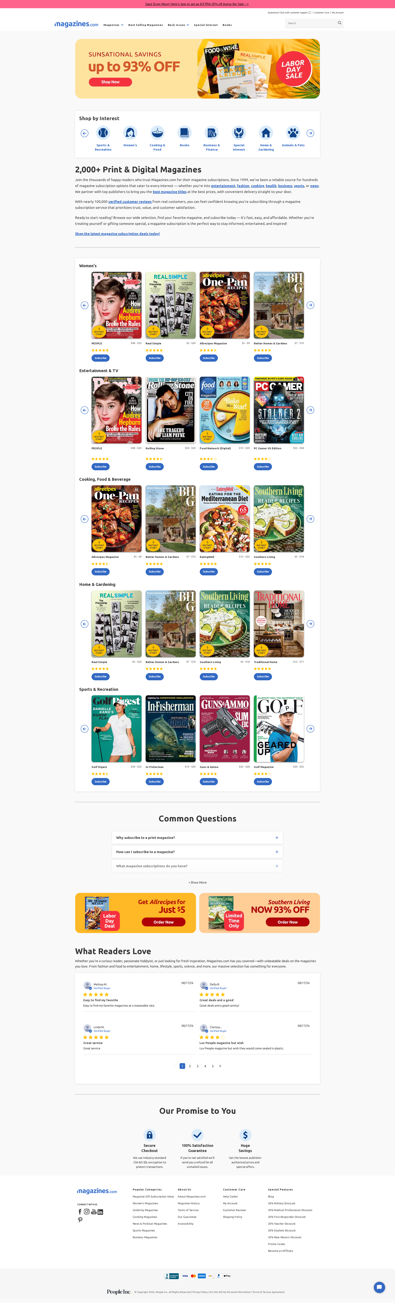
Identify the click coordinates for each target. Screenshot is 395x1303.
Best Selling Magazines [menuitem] (145, 24)
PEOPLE (97, 343)
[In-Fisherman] (171, 728)
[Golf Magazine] (279, 728)
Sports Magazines (144, 1230)
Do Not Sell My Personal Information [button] (230, 1292)
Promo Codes (276, 1244)
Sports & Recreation (98, 689)
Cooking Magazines (145, 1216)
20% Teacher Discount (281, 1223)
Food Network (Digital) (215, 448)
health (271, 186)
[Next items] (311, 133)
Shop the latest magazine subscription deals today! (117, 234)
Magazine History (189, 1203)
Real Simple (153, 343)
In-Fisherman (155, 766)
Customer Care (321, 12)
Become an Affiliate (280, 1250)
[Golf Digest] (117, 728)
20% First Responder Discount (287, 1216)
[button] (175, 1066)
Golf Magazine (264, 766)
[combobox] (314, 23)
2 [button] (190, 1066)
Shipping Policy (232, 1216)
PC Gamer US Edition (267, 448)
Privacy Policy (200, 1292)
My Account (338, 12)
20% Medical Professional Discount (290, 1210)
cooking (257, 186)
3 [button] (198, 1066)
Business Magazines (145, 1237)
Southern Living (264, 556)
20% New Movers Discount (284, 1237)
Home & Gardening (97, 584)
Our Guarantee (187, 1216)
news (314, 186)
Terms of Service (188, 1210)
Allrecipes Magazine (213, 343)
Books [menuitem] (227, 24)
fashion (243, 186)
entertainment (223, 186)
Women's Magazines (145, 1203)
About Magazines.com (192, 1196)
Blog (271, 1196)
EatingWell (207, 556)
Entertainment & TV (98, 370)
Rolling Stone (155, 448)
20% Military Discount (281, 1203)
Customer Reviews (234, 1210)
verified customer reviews (130, 201)
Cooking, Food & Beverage (105, 479)
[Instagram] (87, 1212)
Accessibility (185, 1223)
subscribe (101, 358)
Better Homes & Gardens (270, 343)
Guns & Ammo (209, 766)
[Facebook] (80, 1212)
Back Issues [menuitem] (176, 24)
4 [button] (205, 1066)
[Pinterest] (80, 1219)
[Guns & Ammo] (225, 728)
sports (299, 186)
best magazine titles (170, 192)
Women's (88, 265)
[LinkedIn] (101, 1212)
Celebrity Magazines (145, 1210)
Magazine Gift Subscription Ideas (153, 1196)
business (285, 186)
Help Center (230, 1196)
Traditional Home (265, 662)
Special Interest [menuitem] (206, 24)
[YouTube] (94, 1212)
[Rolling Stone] (171, 410)
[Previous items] (84, 133)
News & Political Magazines (150, 1223)
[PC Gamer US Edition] (279, 410)
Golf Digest (99, 766)
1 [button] (182, 1066)
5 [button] (213, 1066)
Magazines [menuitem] (111, 24)
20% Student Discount (282, 1230)
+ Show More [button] (197, 882)
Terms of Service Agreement (268, 1292)
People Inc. (162, 1292)
